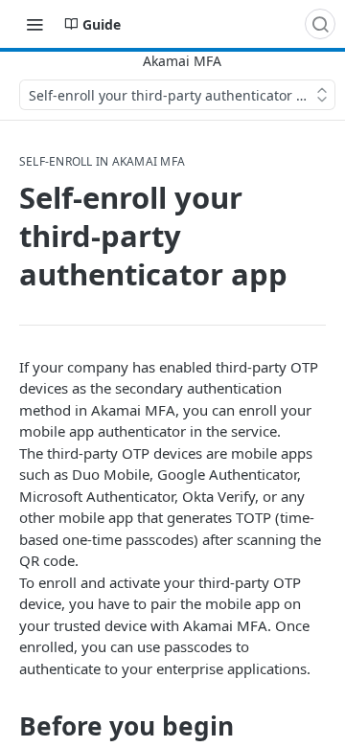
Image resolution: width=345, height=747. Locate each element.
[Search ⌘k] (320, 24)
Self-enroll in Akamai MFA (102, 162)
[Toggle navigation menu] (34, 24)
